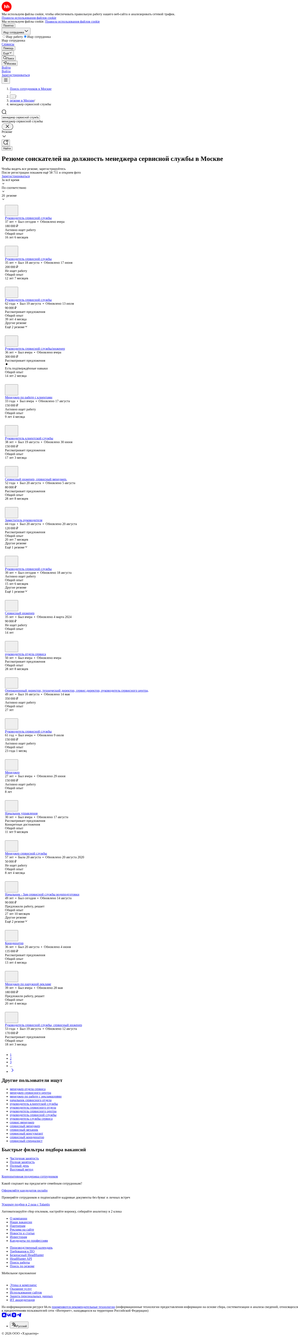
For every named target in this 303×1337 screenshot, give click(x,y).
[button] (6, 67)
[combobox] (21, 117)
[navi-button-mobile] (6, 80)
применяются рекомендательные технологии (83, 1307)
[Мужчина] (11, 210)
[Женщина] (11, 845)
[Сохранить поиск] (6, 142)
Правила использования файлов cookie (72, 21)
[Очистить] (7, 126)
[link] (9, 58)
